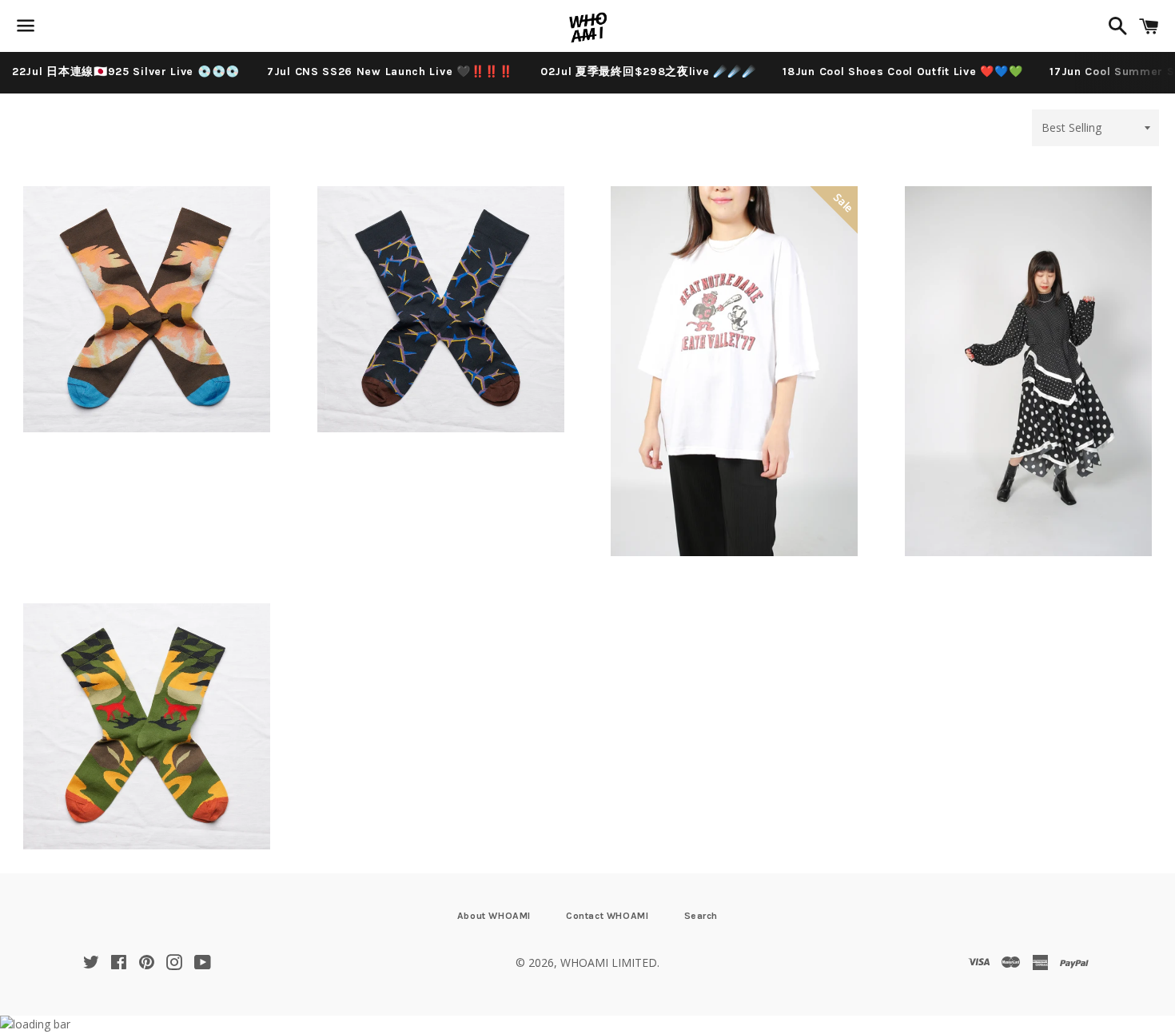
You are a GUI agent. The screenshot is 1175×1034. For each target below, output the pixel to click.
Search (701, 915)
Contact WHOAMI (607, 915)
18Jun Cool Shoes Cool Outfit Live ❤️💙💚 (902, 71)
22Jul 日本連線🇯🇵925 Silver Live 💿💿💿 (126, 71)
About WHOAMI (494, 915)
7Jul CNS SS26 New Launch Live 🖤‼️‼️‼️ (390, 71)
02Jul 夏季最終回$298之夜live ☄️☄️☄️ (648, 71)
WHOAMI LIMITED (608, 962)
